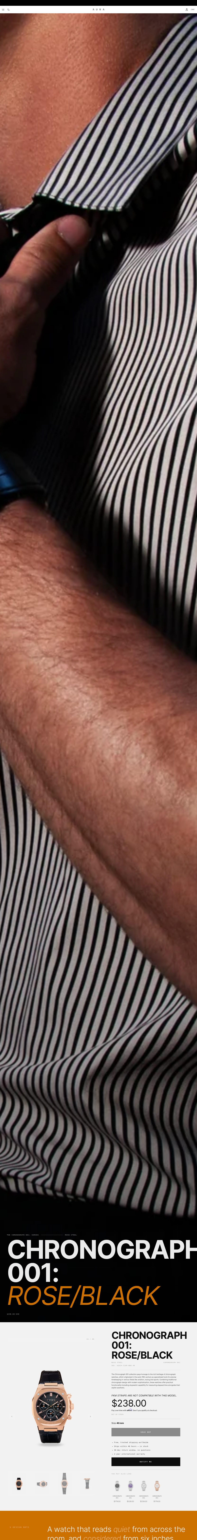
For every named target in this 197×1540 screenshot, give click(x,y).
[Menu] (3, 9)
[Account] (186, 9)
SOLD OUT (146, 1432)
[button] (19, 1483)
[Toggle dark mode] (8, 9)
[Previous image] (11, 1416)
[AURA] (98, 9)
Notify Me (146, 1462)
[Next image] (90, 1416)
